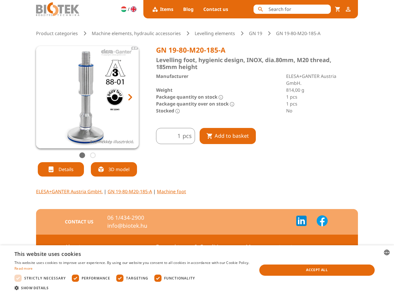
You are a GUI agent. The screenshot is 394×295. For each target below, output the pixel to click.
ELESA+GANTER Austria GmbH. (69, 191)
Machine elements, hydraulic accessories (136, 33)
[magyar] (124, 9)
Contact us (215, 9)
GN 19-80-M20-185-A (130, 191)
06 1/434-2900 (125, 217)
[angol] (133, 9)
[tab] (82, 155)
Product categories (57, 33)
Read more (23, 268)
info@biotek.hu (127, 225)
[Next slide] (130, 97)
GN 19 (255, 33)
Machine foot (171, 191)
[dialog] (197, 270)
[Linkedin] (304, 221)
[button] (132, 288)
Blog (188, 9)
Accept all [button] (317, 269)
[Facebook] (322, 221)
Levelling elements (215, 33)
